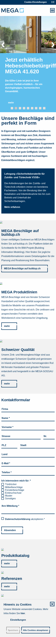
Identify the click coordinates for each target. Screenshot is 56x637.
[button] (12, 108)
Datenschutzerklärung (17, 519)
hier (23, 613)
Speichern (13, 630)
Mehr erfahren (12, 207)
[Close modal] (52, 604)
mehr (7, 326)
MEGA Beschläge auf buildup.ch (22, 268)
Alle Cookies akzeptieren (35, 630)
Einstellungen (18, 620)
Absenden (10, 530)
